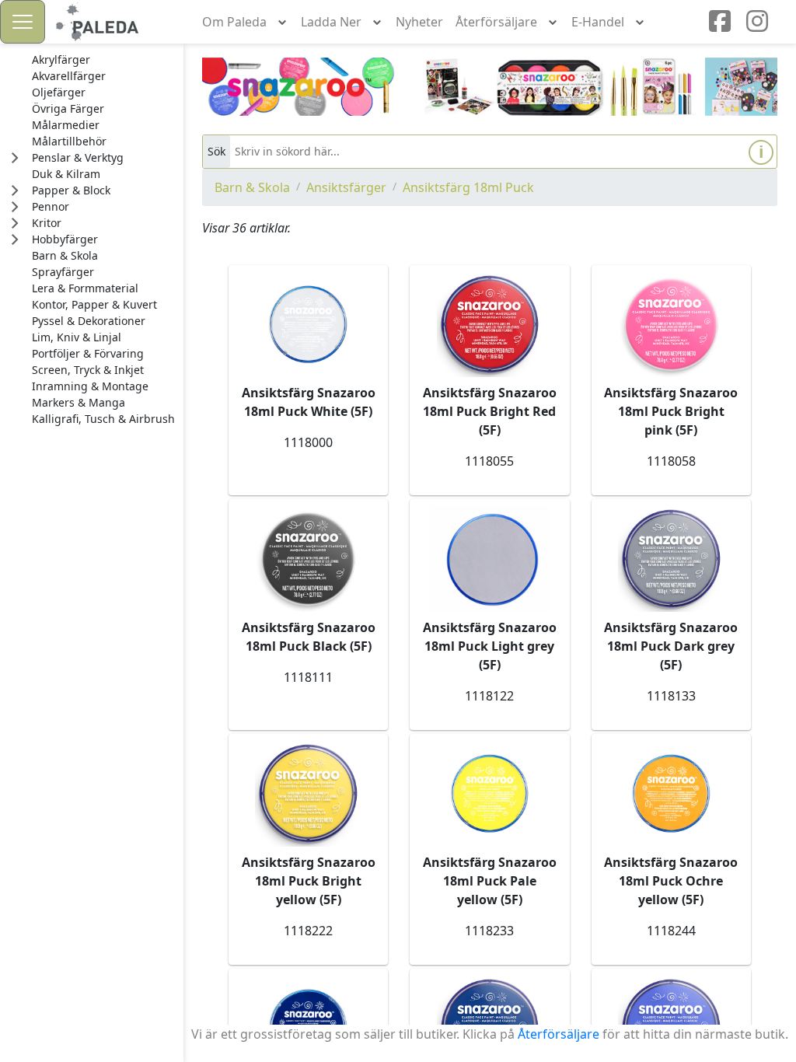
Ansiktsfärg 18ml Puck (468, 187)
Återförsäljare (558, 1034)
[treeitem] (103, 60)
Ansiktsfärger (346, 187)
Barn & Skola (252, 187)
